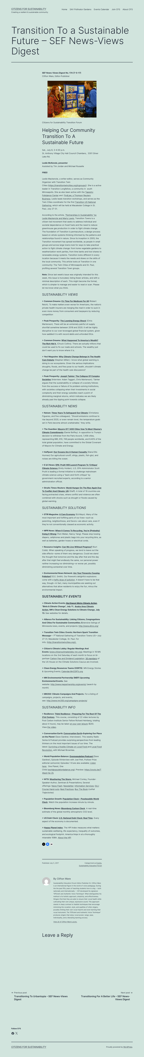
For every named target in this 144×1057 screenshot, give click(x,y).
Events (98, 863)
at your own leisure (79, 724)
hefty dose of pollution (64, 580)
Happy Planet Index (53, 827)
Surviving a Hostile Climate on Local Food (68, 747)
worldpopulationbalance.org (61, 770)
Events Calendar (101, 9)
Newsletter (68, 786)
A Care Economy (67, 514)
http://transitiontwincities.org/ (61, 642)
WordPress (127, 1047)
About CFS (128, 9)
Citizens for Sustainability (28, 9)
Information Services (84, 786)
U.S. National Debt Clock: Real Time (76, 818)
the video (51, 727)
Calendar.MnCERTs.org (72, 671)
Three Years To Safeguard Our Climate (70, 413)
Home (64, 9)
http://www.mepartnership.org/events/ (68, 684)
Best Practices (67, 789)
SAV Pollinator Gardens (80, 9)
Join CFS (116, 9)
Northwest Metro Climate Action (81, 603)
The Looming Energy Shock (73, 321)
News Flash (57, 786)
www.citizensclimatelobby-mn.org (65, 652)
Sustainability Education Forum (90, 866)
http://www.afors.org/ (88, 626)
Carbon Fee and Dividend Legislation (67, 658)
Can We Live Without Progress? (77, 547)
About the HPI (64, 837)
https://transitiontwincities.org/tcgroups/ (67, 185)
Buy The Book (81, 789)
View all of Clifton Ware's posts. (65, 922)
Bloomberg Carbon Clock (73, 808)
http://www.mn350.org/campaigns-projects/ (67, 700)
